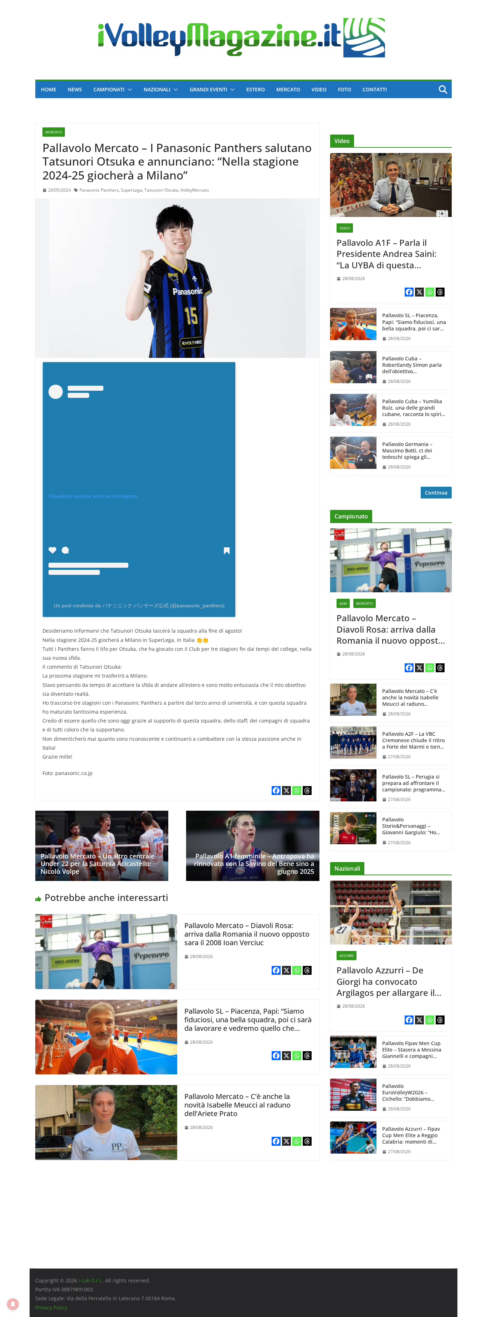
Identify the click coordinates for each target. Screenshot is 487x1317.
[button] (128, 90)
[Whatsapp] (296, 790)
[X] (286, 790)
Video (319, 89)
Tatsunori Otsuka (161, 190)
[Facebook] (276, 790)
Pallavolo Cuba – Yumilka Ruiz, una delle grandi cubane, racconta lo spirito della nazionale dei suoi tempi (414, 408)
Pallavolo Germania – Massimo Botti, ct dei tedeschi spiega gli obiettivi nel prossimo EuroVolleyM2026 (408, 451)
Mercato (288, 89)
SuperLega (131, 190)
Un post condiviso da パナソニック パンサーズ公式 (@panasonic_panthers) (139, 605)
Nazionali (157, 89)
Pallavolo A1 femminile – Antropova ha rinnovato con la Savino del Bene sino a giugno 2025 (254, 864)
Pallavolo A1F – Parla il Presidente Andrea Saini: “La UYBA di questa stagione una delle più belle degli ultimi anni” (386, 253)
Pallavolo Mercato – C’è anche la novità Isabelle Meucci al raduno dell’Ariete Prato (237, 1104)
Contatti (375, 89)
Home (48, 89)
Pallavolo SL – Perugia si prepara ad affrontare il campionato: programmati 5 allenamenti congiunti (413, 783)
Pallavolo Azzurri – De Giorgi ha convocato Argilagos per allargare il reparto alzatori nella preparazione (386, 981)
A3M (343, 603)
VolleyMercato (194, 190)
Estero (255, 89)
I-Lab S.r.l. (90, 1280)
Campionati (108, 89)
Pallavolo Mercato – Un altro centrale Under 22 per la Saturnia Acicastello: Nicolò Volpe (97, 864)
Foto (344, 89)
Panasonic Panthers (99, 190)
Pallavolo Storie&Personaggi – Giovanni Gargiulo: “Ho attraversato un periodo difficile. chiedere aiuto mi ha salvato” (413, 826)
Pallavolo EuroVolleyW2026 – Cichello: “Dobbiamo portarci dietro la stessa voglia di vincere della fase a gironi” (414, 1093)
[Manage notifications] (13, 1304)
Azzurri (346, 955)
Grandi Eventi (208, 89)
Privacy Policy (51, 1307)
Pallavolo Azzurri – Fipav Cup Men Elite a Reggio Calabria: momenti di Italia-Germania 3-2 (411, 1135)
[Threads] (307, 790)
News (75, 89)
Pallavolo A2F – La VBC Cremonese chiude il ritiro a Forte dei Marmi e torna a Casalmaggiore (413, 740)
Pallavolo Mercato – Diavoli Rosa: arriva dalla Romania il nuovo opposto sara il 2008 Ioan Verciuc (246, 934)
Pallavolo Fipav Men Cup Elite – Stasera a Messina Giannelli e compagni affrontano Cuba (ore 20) (411, 1050)
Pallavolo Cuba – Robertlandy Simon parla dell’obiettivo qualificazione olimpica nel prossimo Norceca (412, 365)
